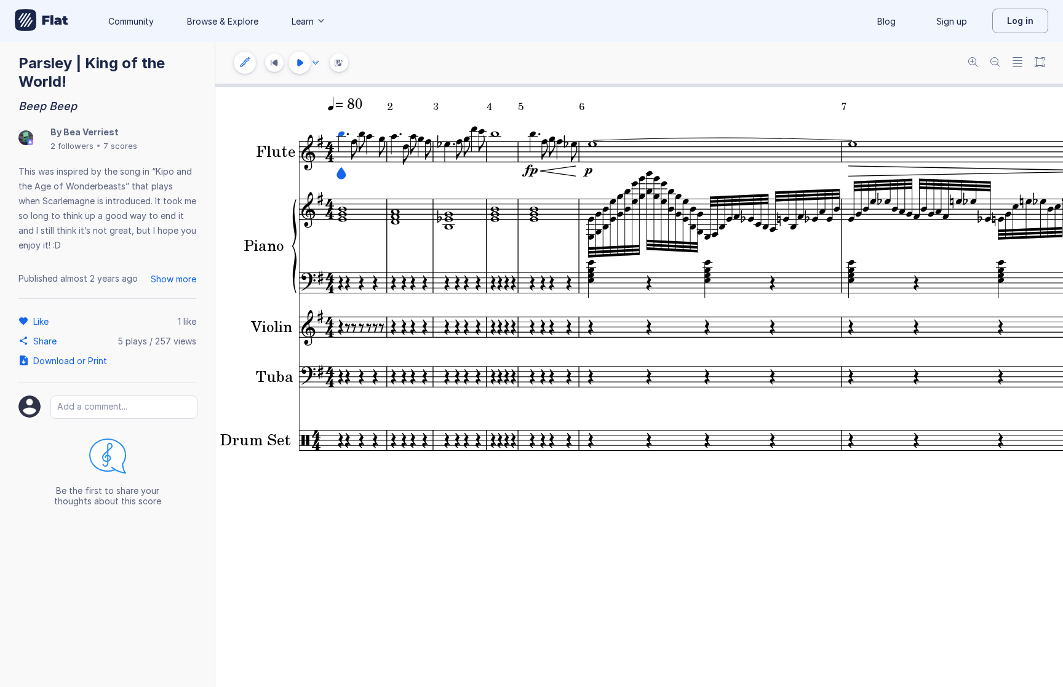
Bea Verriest (91, 132)
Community (131, 21)
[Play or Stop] (300, 63)
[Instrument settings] (245, 63)
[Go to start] (274, 63)
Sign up (951, 21)
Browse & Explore (222, 21)
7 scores (120, 146)
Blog (886, 21)
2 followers (72, 146)
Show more (173, 279)
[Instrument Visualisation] (339, 63)
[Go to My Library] (41, 21)
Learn (303, 21)
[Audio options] (315, 63)
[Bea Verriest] (25, 138)
